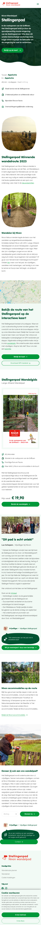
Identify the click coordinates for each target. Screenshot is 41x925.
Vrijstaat (14, 593)
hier (8, 263)
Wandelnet (6, 874)
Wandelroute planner (9, 870)
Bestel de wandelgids (19, 504)
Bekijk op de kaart (11, 50)
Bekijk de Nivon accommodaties (13, 715)
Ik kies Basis (20, 921)
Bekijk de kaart (19, 357)
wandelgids (11, 343)
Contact (18, 842)
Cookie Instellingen (8, 878)
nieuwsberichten (28, 183)
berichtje (8, 349)
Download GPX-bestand (19, 363)
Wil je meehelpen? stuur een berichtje (19, 648)
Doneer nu (29, 814)
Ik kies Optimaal (20, 915)
